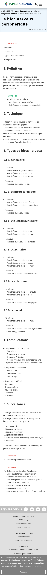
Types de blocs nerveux (14, 55)
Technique (8, 51)
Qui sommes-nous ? (23, 523)
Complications (10, 59)
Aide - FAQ (23, 519)
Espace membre (23, 536)
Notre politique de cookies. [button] (30, 566)
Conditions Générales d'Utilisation (23, 549)
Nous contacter (23, 527)
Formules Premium (23, 540)
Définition (8, 47)
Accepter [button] (23, 572)
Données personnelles (23, 553)
